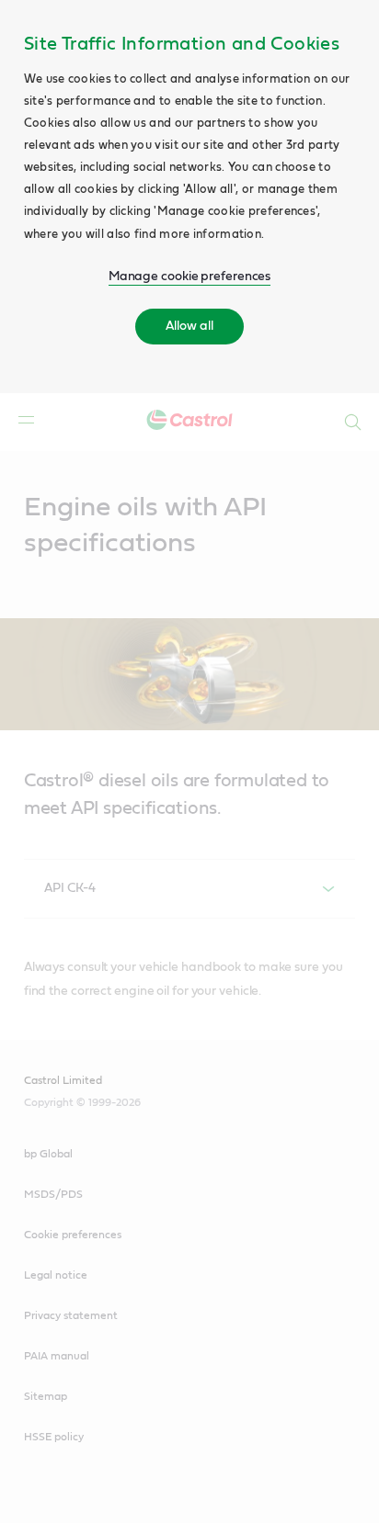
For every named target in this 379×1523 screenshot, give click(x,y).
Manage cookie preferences (190, 276)
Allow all (189, 326)
